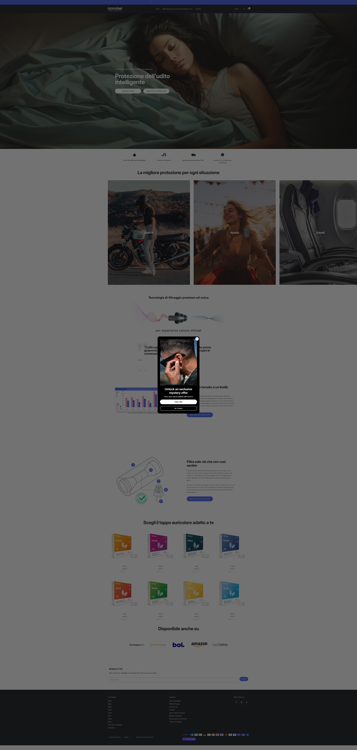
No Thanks (178, 408)
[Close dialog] (197, 338)
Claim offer (178, 402)
